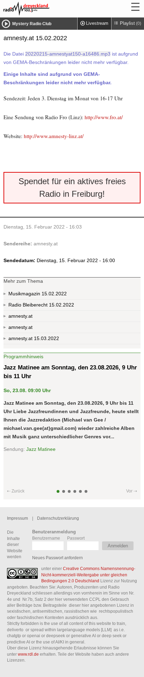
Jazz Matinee (41, 449)
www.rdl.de (28, 654)
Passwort (76, 538)
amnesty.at (46, 243)
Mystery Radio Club (31, 23)
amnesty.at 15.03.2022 (33, 338)
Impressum (17, 518)
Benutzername (46, 538)
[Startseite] (45, 9)
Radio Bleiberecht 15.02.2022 (41, 305)
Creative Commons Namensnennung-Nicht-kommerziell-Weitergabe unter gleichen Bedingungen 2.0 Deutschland (88, 574)
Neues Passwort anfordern (57, 557)
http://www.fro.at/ (104, 117)
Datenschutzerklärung (58, 518)
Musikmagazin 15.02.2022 (37, 293)
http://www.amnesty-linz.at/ (54, 135)
